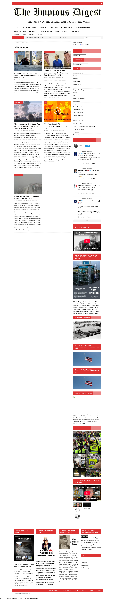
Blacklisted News (78, 73)
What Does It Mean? (79, 129)
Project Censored (78, 87)
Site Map (65, 31)
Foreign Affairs (66, 28)
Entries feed (84, 562)
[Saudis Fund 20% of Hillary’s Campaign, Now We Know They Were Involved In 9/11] (57, 60)
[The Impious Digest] (57, 25)
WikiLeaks (81, 185)
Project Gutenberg (78, 90)
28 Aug (93, 153)
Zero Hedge (76, 135)
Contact (43, 28)
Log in (82, 560)
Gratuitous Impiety (83, 28)
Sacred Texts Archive (79, 98)
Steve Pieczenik (77, 106)
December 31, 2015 (20, 200)
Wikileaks (76, 132)
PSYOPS (99, 590)
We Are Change (77, 123)
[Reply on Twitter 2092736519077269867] (78, 194)
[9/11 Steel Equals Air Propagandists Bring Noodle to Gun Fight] (57, 111)
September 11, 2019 (20, 80)
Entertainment (67, 590)
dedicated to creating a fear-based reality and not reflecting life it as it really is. (46, 577)
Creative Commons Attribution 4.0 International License (91, 549)
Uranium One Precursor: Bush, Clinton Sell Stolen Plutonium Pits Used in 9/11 (27, 75)
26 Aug (79, 172)
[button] (77, 512)
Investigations (19, 31)
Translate (86, 44)
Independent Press (58, 77)
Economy (54, 28)
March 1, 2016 (48, 130)
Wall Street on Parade (79, 121)
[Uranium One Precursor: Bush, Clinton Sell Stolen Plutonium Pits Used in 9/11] (28, 61)
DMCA (24, 34)
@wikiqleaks (88, 185)
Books (16, 28)
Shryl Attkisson (77, 104)
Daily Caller (76, 81)
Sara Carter (76, 101)
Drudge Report (77, 84)
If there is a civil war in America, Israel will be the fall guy (27, 197)
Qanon (75, 92)
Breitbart (76, 76)
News (57, 31)
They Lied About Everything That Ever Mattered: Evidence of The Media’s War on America (27, 126)
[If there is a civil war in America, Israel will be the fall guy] (28, 184)
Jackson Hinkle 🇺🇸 (83, 170)
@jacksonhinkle (95, 170)
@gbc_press (87, 153)
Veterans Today (77, 118)
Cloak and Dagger (29, 28)
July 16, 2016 (48, 77)
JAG (28, 80)
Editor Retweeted (87, 151)
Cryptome (76, 78)
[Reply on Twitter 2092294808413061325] (78, 217)
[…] (39, 92)
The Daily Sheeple (78, 112)
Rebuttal (32, 34)
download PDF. (27, 564)
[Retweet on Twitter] (82, 151)
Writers (75, 31)
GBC (79, 153)
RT (74, 95)
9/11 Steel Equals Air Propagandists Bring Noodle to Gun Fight (56, 126)
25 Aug (93, 200)
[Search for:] (92, 37)
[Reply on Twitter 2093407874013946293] (78, 164)
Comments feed (85, 565)
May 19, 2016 (18, 130)
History (32, 31)
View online (17, 564)
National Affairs (46, 31)
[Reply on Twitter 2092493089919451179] (78, 179)
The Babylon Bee (78, 109)
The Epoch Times (78, 115)
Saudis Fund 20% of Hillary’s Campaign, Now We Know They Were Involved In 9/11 (56, 73)
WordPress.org (85, 568)
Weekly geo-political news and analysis (84, 126)
